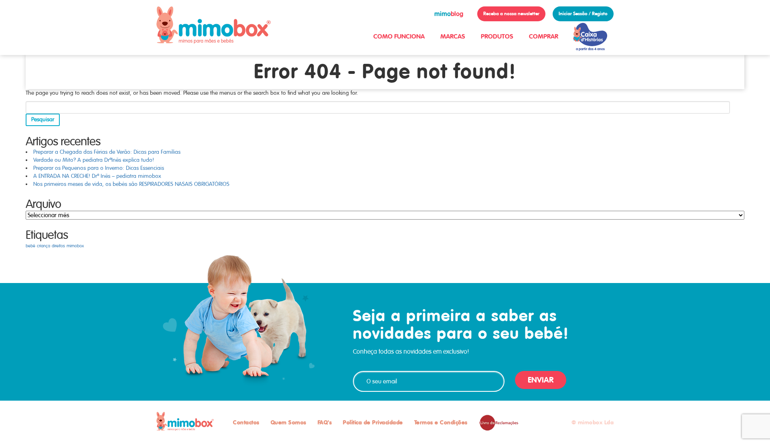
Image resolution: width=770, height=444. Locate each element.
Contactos (246, 422)
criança (43, 245)
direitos (58, 245)
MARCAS (452, 36)
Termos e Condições (441, 422)
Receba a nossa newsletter (511, 13)
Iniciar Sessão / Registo (583, 13)
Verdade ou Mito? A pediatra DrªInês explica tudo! (93, 160)
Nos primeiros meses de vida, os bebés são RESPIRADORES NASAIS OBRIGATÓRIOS (131, 184)
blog (448, 14)
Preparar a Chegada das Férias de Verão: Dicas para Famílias (106, 152)
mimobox (75, 245)
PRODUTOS (497, 36)
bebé (30, 245)
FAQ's (325, 422)
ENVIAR (540, 380)
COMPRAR (543, 36)
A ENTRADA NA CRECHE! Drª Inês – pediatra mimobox (97, 176)
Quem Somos (288, 422)
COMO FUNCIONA (399, 36)
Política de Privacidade (373, 422)
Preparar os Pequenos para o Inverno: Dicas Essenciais (98, 168)
